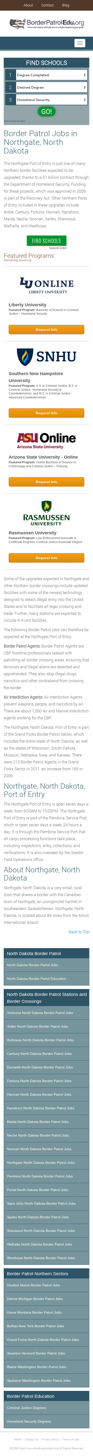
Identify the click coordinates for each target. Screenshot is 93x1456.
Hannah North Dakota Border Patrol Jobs (39, 1094)
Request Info (47, 330)
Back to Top (79, 931)
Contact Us (31, 1439)
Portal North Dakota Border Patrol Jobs (37, 1190)
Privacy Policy (50, 1439)
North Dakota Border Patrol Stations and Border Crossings (47, 998)
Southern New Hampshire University (36, 377)
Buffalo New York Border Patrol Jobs (35, 1326)
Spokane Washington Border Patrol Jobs (38, 1380)
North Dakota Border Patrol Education (36, 979)
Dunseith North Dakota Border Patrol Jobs (40, 1067)
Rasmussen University (33, 532)
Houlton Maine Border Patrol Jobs (33, 1285)
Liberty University (27, 304)
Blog (65, 5)
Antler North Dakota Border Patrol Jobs (37, 1026)
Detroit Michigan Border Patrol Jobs (35, 1299)
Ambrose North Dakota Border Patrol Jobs (40, 1013)
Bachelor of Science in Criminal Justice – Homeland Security (44, 312)
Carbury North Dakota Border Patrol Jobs (39, 1054)
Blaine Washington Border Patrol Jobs (36, 1367)
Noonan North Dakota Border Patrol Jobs (39, 1149)
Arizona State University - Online (43, 457)
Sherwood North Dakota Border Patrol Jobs (41, 1231)
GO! (46, 111)
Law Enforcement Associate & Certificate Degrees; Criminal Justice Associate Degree (45, 540)
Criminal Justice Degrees (26, 1408)
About (28, 5)
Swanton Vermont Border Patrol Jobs (36, 1353)
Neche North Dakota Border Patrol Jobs (38, 1135)
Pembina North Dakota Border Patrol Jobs (40, 1176)
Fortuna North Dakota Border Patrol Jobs (39, 1081)
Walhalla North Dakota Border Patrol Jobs (39, 1244)
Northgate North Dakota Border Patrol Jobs (41, 1163)
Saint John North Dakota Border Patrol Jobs (41, 1203)
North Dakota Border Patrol (34, 953)
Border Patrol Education (30, 1396)
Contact (47, 5)
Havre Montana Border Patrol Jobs (34, 1312)
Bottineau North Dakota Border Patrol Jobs (40, 1040)
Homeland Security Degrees (29, 1421)
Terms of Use (70, 1439)
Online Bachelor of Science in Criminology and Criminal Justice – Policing (42, 464)
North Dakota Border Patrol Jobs (32, 965)
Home (17, 1439)
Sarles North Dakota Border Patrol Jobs (38, 1217)
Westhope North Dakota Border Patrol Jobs (41, 1258)
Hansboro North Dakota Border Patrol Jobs (40, 1108)
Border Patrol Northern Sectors (37, 1273)
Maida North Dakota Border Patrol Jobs (38, 1122)
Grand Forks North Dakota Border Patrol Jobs (43, 1340)
